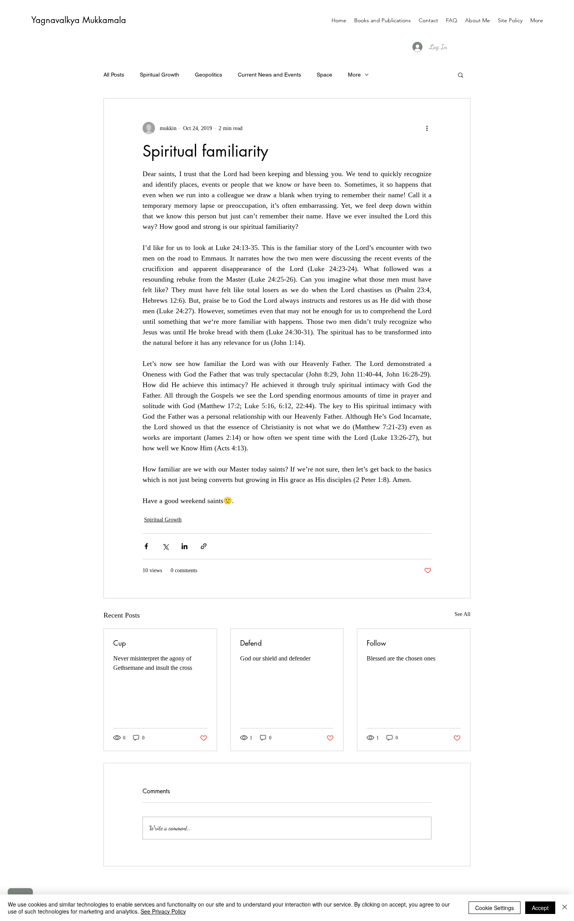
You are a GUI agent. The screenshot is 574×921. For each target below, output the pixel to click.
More (354, 74)
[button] (460, 74)
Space (324, 74)
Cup (119, 643)
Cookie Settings (494, 908)
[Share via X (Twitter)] (165, 546)
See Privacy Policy (163, 911)
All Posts (113, 74)
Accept (540, 908)
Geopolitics (208, 74)
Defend (251, 643)
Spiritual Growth (159, 74)
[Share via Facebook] (146, 546)
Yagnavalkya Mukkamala (78, 19)
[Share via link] (203, 546)
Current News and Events (269, 74)
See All (463, 614)
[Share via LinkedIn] (184, 546)
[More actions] (426, 128)
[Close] (564, 908)
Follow (376, 643)
